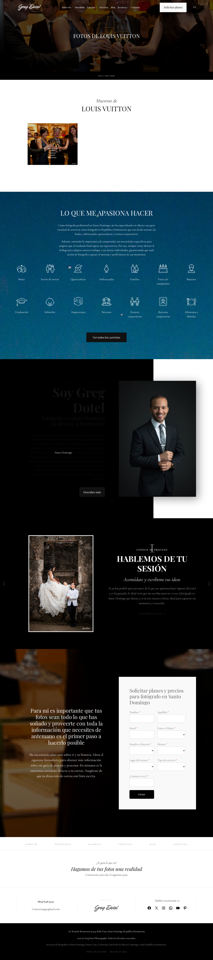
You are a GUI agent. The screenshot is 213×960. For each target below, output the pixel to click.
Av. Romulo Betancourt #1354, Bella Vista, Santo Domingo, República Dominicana (106, 931)
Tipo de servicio (166, 760)
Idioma (161, 744)
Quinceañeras (78, 279)
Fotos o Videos (165, 728)
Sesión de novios (50, 279)
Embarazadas (106, 279)
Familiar (134, 279)
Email (132, 728)
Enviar (141, 794)
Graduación (21, 312)
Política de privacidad (96, 951)
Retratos (106, 312)
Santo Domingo (63, 452)
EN (194, 7)
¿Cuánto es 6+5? (138, 776)
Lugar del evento (138, 760)
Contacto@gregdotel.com (46, 909)
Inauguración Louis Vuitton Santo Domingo (52, 152)
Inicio (100, 76)
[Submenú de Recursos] (127, 7)
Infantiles (50, 312)
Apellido (162, 712)
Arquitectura (78, 312)
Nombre (134, 712)
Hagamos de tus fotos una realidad (106, 869)
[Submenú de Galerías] (96, 7)
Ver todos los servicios (106, 337)
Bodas (21, 279)
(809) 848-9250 (46, 901)
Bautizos (191, 279)
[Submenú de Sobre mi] (71, 7)
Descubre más (92, 492)
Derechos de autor (118, 951)
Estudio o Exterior (139, 744)
